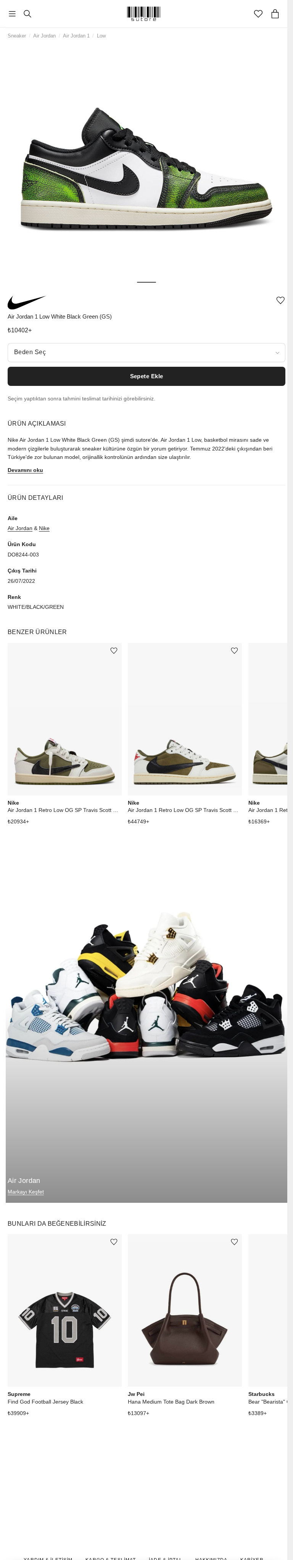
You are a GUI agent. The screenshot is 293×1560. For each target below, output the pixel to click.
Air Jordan (44, 36)
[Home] (144, 13)
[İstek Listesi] (258, 13)
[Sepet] (275, 13)
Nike (44, 528)
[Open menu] (12, 13)
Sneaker (17, 36)
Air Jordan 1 (76, 36)
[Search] (27, 13)
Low (101, 36)
